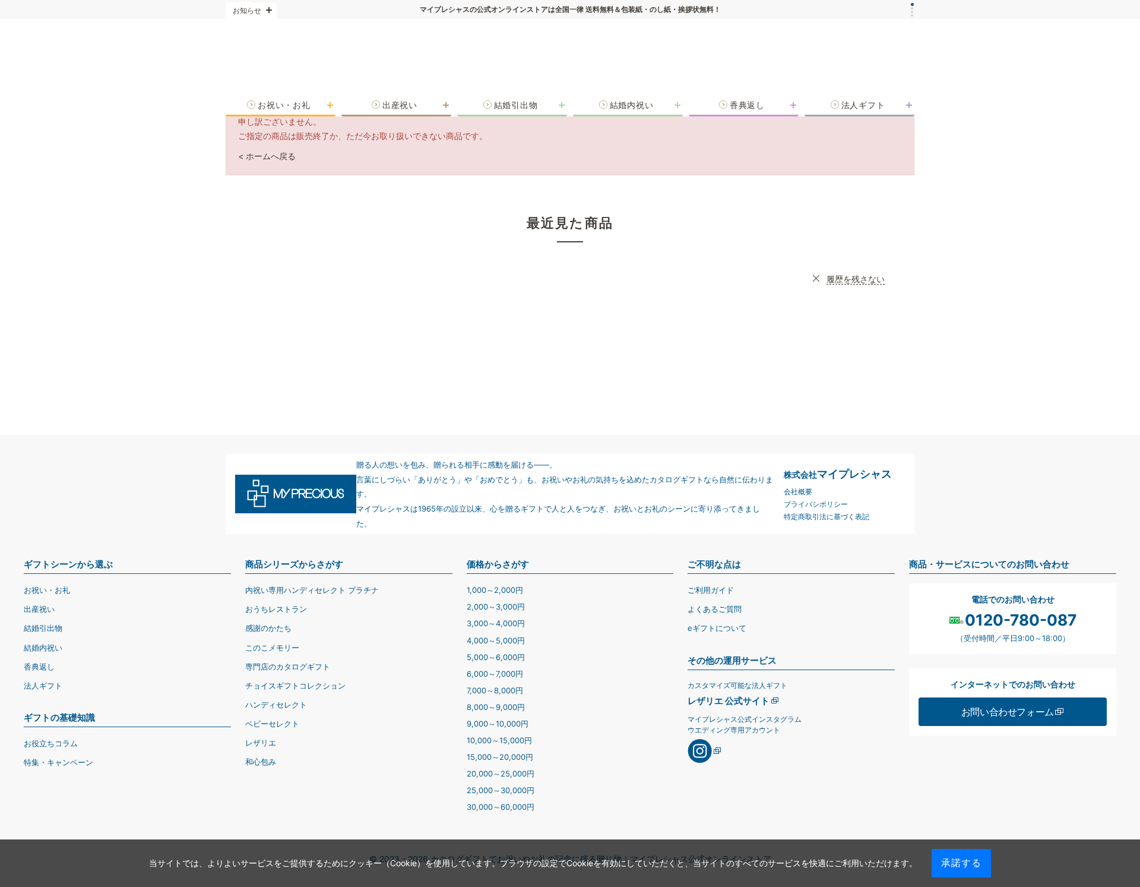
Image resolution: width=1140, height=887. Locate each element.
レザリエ (260, 742)
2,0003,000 (496, 606)
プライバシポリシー (816, 504)
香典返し (39, 666)
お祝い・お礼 (47, 590)
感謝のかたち (268, 628)
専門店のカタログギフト (287, 666)
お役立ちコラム (51, 743)
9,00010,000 (497, 723)
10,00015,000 (499, 740)
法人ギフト (43, 685)
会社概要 (798, 491)
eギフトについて (717, 628)
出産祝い (39, 609)
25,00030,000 (500, 790)
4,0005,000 (496, 640)
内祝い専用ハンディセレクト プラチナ (312, 590)
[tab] (912, 4)
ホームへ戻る (271, 156)
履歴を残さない (855, 279)
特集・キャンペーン (58, 762)
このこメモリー (272, 647)
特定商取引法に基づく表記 (826, 516)
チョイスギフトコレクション (295, 685)
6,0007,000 (495, 673)
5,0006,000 (496, 657)
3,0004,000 (496, 623)
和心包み (260, 761)
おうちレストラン (276, 609)
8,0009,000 (496, 707)
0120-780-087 (1020, 620)
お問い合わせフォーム (1007, 712)
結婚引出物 (43, 628)
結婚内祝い (43, 647)
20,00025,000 (500, 773)
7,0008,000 (495, 690)
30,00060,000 (500, 807)
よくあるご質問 (715, 609)
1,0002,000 (495, 590)
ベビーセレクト (272, 723)
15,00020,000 (500, 757)
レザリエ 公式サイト (729, 700)
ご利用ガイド (711, 590)
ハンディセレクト (276, 704)
